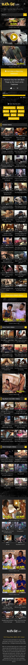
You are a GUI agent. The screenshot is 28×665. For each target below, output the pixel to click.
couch (14, 111)
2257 (19, 637)
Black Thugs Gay (10, 107)
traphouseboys (14, 118)
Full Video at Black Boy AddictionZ (15, 72)
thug (14, 114)
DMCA (15, 637)
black (6, 111)
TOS (5, 637)
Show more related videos (14, 295)
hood (7, 114)
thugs (21, 114)
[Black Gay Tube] (11, 4)
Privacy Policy (9, 637)
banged (21, 107)
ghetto (21, 111)
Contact (22, 637)
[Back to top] (23, 660)
